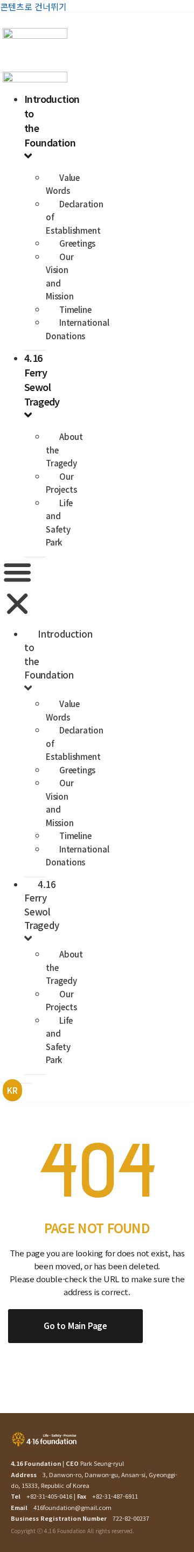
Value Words (63, 184)
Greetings (77, 243)
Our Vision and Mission (60, 276)
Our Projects (61, 483)
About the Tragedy (64, 450)
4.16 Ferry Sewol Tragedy (42, 379)
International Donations (77, 329)
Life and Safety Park (59, 522)
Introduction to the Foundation (58, 654)
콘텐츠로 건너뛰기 (33, 6)
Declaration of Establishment (74, 217)
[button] (17, 589)
